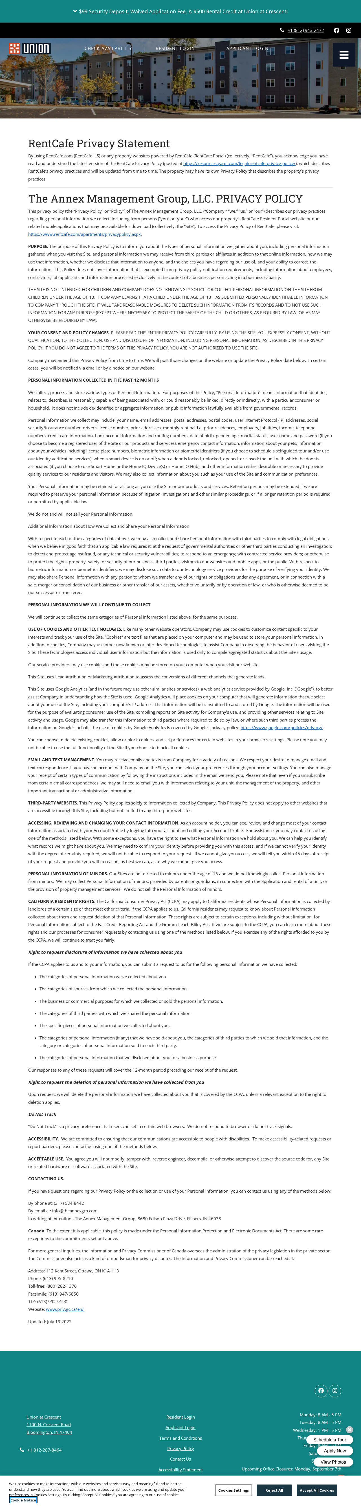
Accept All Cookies (317, 1490)
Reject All (274, 1490)
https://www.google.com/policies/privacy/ (282, 727)
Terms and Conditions (180, 1438)
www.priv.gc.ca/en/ (65, 1309)
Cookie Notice (23, 1500)
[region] (180, 1491)
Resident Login (178, 48)
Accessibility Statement (181, 1469)
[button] (180, 11)
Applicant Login (254, 48)
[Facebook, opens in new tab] (336, 30)
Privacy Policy (180, 1448)
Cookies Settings (233, 1490)
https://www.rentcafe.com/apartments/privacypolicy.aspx (84, 234)
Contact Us (180, 1459)
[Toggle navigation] (344, 55)
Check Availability (108, 48)
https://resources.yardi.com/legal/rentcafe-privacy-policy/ (239, 163)
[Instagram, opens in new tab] (348, 30)
